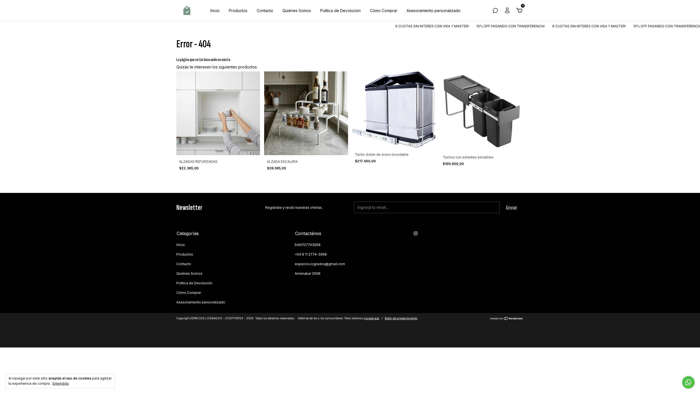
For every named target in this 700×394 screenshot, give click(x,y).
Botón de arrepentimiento (401, 318)
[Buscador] (495, 11)
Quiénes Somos (296, 10)
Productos (238, 10)
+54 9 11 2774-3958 (311, 254)
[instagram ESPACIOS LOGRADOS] (415, 233)
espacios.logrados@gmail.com (320, 264)
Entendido (60, 383)
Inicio (215, 10)
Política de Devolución (340, 10)
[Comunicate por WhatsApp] (688, 382)
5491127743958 (307, 245)
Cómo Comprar (383, 10)
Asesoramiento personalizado (433, 10)
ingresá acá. (372, 318)
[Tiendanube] (506, 319)
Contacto (265, 10)
